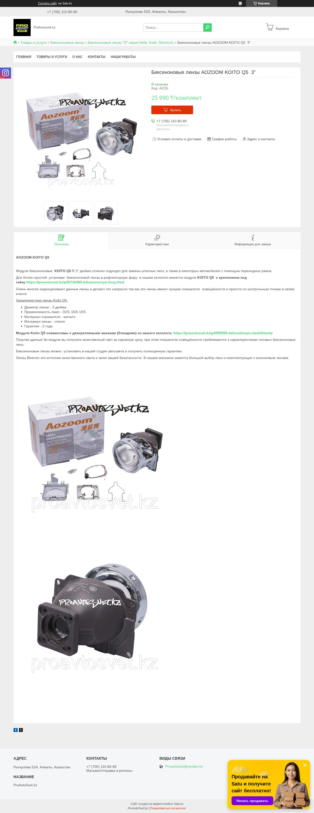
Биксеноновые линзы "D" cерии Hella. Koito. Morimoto (131, 42)
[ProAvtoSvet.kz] (22, 27)
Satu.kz (178, 804)
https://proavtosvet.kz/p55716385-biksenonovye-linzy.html (75, 282)
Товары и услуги (33, 42)
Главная (23, 57)
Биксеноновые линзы (67, 42)
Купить (175, 110)
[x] (21, 731)
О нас (77, 57)
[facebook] (15, 731)
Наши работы (123, 57)
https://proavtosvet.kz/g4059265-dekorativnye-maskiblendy (223, 333)
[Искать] (207, 27)
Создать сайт (47, 3)
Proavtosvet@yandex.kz (184, 766)
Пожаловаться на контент (168, 808)
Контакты (96, 57)
